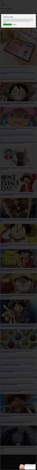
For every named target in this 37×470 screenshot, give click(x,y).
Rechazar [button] (9, 24)
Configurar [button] (14, 24)
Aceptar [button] (5, 24)
